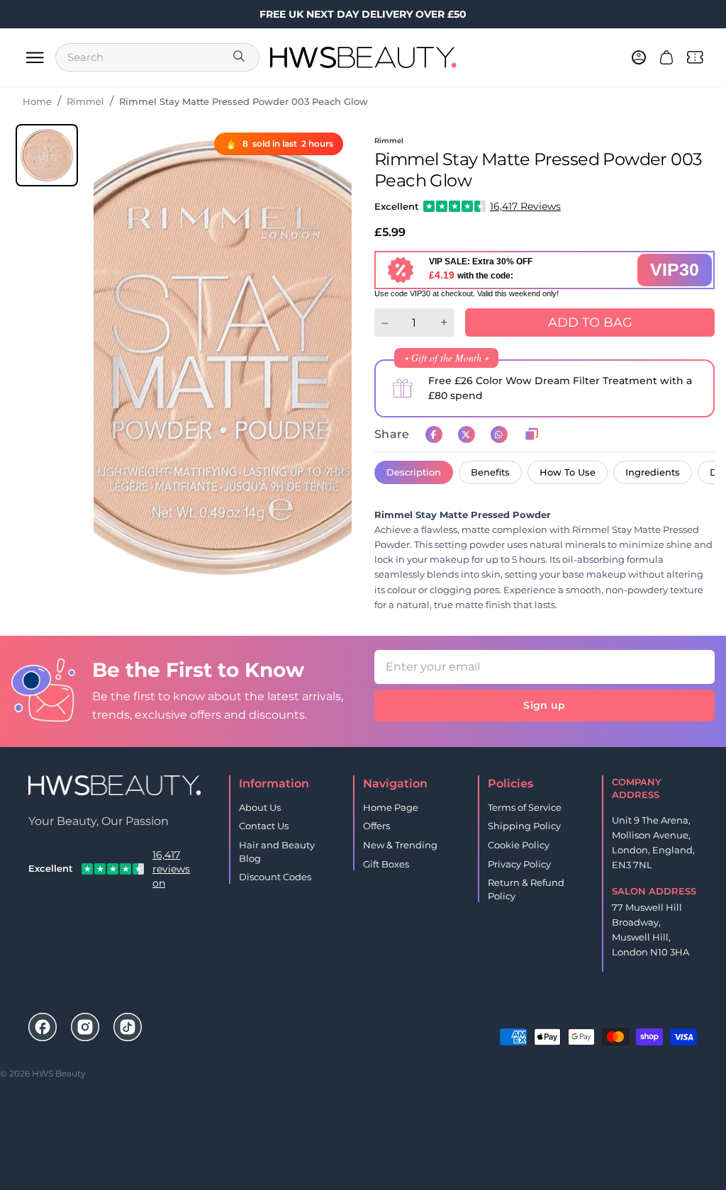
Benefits (490, 472)
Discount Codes (275, 876)
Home (37, 101)
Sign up (544, 705)
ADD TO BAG (590, 322)
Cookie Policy (518, 845)
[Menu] (35, 57)
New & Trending (400, 845)
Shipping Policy (524, 825)
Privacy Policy (519, 864)
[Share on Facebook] (433, 434)
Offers (376, 825)
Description (413, 472)
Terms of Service (525, 807)
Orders (576, 1014)
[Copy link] (531, 434)
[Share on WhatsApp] (499, 434)
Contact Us (264, 825)
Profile (621, 1014)
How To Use (568, 472)
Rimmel (85, 101)
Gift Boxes (386, 864)
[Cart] (666, 57)
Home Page (390, 807)
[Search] (240, 57)
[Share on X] (466, 434)
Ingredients (652, 472)
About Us (260, 807)
